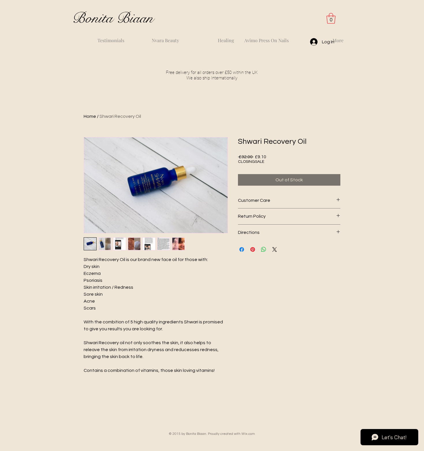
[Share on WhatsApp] (263, 249)
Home (90, 116)
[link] (331, 18)
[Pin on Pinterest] (252, 249)
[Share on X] (274, 249)
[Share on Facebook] (241, 249)
